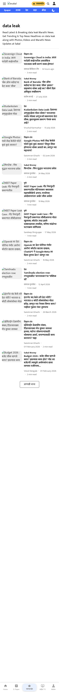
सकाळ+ (53, 689)
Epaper (7, 10)
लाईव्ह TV (42, 689)
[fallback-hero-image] (13, 63)
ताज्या (18, 10)
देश (26, 10)
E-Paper (16, 689)
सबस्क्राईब (40, 3)
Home (5, 689)
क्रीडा (44, 10)
